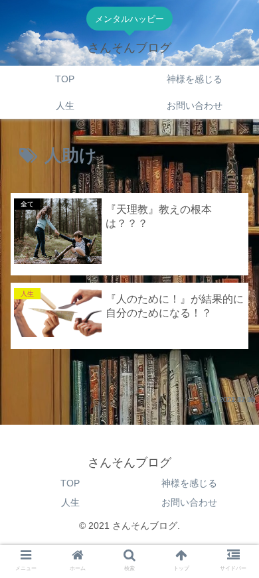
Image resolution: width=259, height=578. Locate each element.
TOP (70, 483)
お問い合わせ (189, 502)
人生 (70, 502)
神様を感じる (189, 483)
